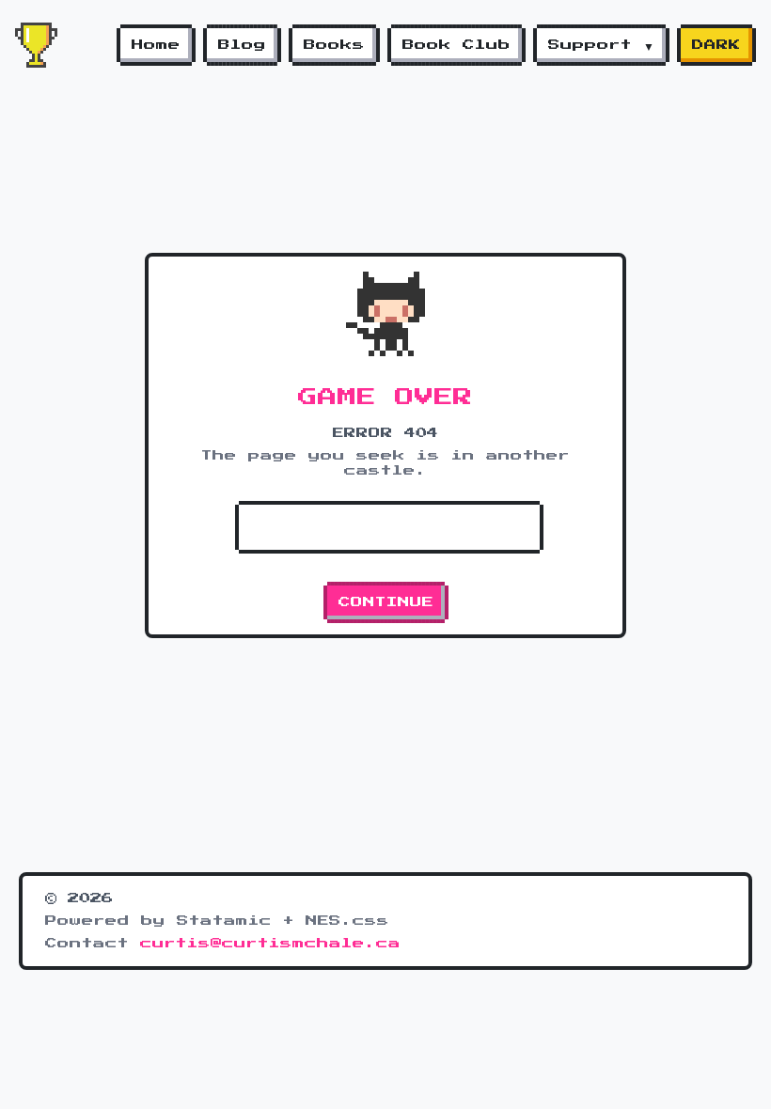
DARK (716, 45)
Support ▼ (601, 45)
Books (334, 45)
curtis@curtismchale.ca (270, 943)
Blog (242, 45)
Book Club (456, 45)
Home (156, 45)
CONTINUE (385, 602)
